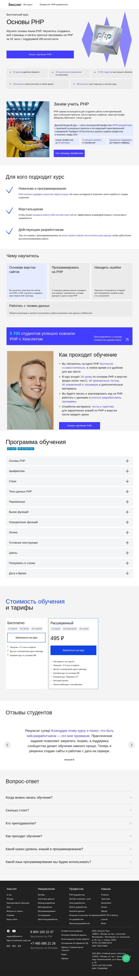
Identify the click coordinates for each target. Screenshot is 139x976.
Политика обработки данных (74, 935)
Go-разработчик (76, 919)
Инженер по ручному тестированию (85, 915)
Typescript (105, 899)
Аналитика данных (46, 899)
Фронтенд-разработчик (79, 923)
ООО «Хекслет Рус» (101, 931)
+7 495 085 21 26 (43, 943)
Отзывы (10, 899)
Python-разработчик (78, 907)
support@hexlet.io (14, 936)
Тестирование (44, 915)
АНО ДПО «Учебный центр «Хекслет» (109, 953)
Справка (10, 915)
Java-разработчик (77, 903)
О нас (9, 895)
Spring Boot (106, 903)
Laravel (104, 919)
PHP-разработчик (77, 895)
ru (14, 946)
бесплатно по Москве (44, 947)
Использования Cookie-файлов (75, 939)
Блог (9, 907)
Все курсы (27, 4)
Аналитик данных (77, 911)
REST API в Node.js (109, 915)
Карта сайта (12, 919)
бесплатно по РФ (41, 936)
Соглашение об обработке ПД (74, 943)
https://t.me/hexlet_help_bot (19, 940)
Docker (104, 907)
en (8, 946)
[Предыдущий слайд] (7, 745)
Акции (64, 954)
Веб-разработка (45, 907)
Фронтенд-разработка (47, 919)
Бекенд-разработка (46, 903)
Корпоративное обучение (18, 903)
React (103, 923)
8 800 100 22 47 (42, 932)
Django (104, 911)
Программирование (47, 911)
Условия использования (72, 931)
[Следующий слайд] (131, 745)
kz (19, 946)
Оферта (64, 958)
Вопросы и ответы (15, 911)
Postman (105, 895)
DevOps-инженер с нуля (80, 899)
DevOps (41, 895)
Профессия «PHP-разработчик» (54, 4)
